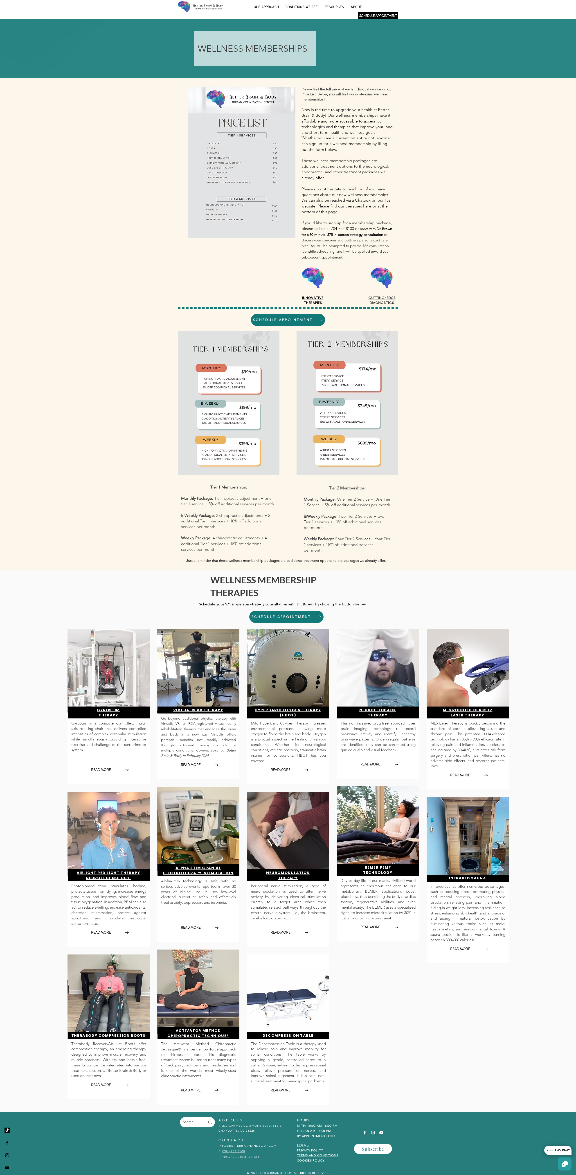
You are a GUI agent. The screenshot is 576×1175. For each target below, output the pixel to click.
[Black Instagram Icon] (7, 1155)
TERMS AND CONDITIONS (317, 1155)
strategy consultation (366, 234)
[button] (373, 1149)
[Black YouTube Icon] (7, 1168)
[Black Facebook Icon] (7, 1142)
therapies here (358, 206)
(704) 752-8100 (233, 1151)
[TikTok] (7, 1130)
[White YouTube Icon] (381, 1132)
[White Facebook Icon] (364, 1132)
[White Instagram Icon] (373, 1132)
